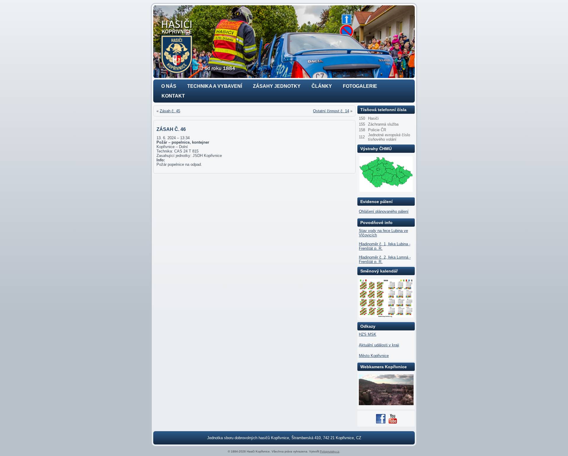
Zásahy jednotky (277, 86)
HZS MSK (367, 334)
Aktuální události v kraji (379, 345)
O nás (168, 86)
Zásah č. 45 (170, 111)
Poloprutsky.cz (329, 451)
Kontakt (173, 95)
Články (322, 86)
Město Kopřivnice (374, 355)
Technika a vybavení (214, 86)
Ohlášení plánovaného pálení (384, 211)
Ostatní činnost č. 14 (331, 111)
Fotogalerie (360, 86)
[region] (284, 41)
